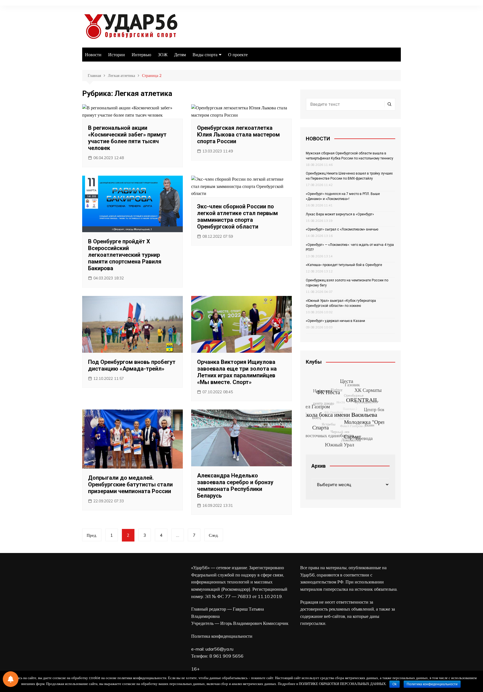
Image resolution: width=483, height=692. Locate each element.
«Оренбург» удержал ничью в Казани (335, 321)
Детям (180, 54)
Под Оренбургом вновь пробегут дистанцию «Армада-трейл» (132, 365)
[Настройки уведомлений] (10, 679)
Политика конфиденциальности (221, 636)
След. (214, 535)
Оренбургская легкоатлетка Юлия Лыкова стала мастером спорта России (238, 134)
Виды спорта (205, 54)
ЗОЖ (162, 54)
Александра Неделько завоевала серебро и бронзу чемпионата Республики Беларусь (235, 485)
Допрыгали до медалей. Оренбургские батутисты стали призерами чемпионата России (130, 484)
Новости (93, 54)
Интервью (141, 54)
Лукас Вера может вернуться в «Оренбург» (340, 214)
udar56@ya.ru (219, 649)
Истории (116, 54)
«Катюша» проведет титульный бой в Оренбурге (344, 265)
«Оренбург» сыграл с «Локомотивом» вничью (342, 229)
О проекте (238, 54)
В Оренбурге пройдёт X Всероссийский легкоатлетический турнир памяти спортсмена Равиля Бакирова (124, 255)
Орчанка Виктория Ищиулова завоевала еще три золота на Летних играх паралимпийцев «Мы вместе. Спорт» (237, 372)
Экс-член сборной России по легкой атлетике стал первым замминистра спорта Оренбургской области (237, 216)
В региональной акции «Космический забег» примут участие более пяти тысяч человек (127, 137)
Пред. (92, 535)
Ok (394, 684)
